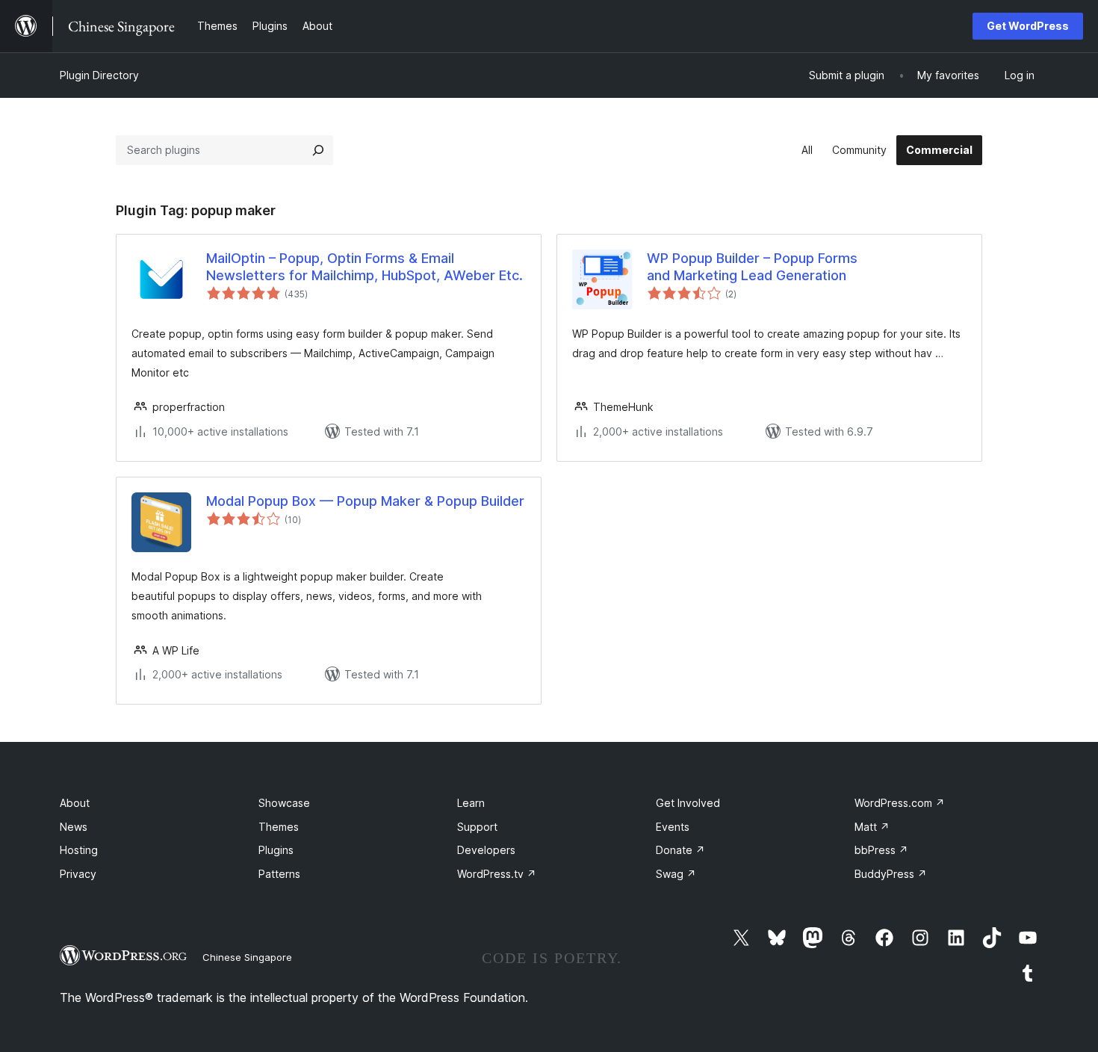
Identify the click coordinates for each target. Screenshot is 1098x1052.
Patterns (279, 873)
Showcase (284, 802)
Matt (872, 826)
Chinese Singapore (247, 957)
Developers (486, 850)
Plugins (276, 850)
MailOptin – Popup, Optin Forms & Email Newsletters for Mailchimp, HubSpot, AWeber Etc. (364, 266)
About (75, 802)
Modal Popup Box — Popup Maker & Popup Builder (365, 501)
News (73, 826)
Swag (676, 873)
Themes (278, 826)
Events (672, 826)
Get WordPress (1028, 25)
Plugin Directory (99, 75)
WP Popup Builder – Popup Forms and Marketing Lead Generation (752, 266)
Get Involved (688, 802)
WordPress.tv (496, 873)
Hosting (79, 850)
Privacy (78, 873)
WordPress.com (899, 802)
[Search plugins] (318, 150)
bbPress (881, 850)
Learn (471, 802)
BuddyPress (890, 873)
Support (477, 826)
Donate (680, 850)
